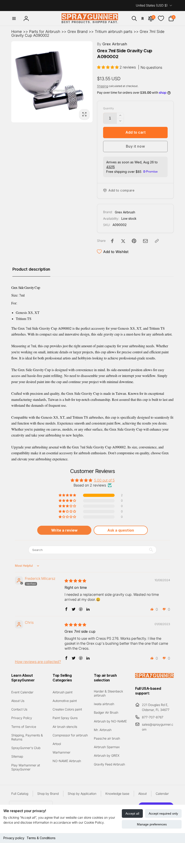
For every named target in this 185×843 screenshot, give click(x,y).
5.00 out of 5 (104, 480)
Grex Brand (77, 31)
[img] (75, 580)
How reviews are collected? (38, 661)
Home (16, 31)
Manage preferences (152, 824)
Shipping (102, 86)
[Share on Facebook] (112, 241)
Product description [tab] (31, 269)
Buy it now (135, 146)
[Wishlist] (161, 18)
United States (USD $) (152, 5)
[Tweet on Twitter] (123, 241)
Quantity (108, 108)
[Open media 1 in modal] (51, 81)
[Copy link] (157, 241)
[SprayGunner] (154, 676)
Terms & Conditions (41, 838)
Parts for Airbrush (44, 31)
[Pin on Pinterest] (134, 241)
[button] (14, 18)
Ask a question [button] (120, 530)
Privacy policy (13, 838)
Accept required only (163, 813)
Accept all (132, 813)
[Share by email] (145, 241)
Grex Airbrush (112, 44)
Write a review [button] (64, 530)
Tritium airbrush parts (113, 31)
